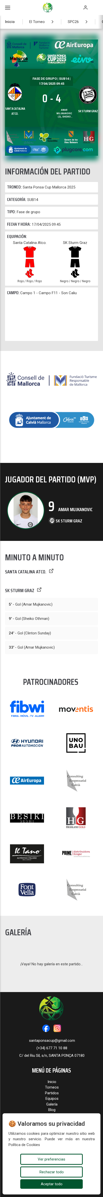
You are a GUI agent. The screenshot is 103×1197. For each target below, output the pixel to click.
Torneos (52, 1087)
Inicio (10, 21)
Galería (52, 1104)
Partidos (52, 1093)
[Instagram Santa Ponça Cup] (57, 1028)
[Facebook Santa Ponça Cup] (46, 1028)
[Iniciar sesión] (85, 7)
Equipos (52, 1098)
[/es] (51, 390)
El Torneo (37, 21)
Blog (52, 1110)
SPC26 (73, 21)
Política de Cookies (24, 1145)
